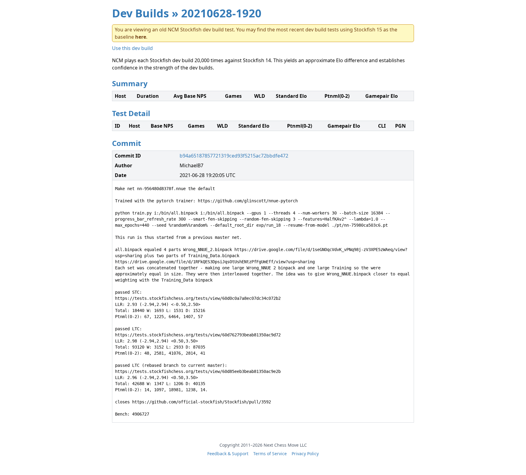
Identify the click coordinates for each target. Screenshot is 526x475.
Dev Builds (140, 13)
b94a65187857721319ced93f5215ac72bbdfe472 (234, 155)
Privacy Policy (305, 453)
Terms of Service (270, 453)
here (140, 37)
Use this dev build (132, 48)
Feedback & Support (227, 453)
